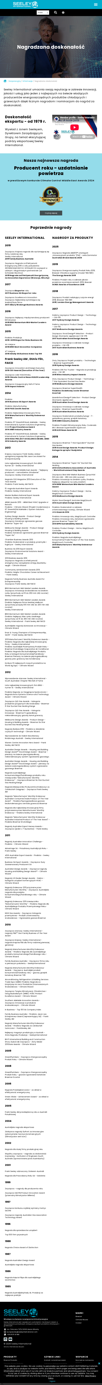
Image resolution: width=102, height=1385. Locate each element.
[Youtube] (10, 1339)
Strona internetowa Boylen (14, 1347)
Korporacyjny (15, 81)
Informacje (28, 81)
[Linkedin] (5, 1339)
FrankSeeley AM (24, 1028)
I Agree (52, 1381)
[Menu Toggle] (96, 4)
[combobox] (2, 1384)
